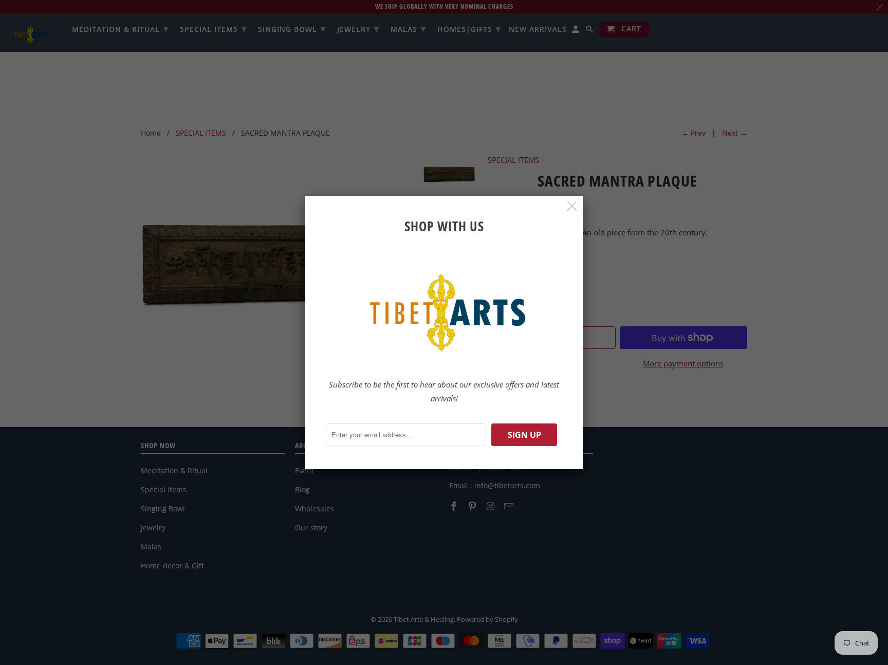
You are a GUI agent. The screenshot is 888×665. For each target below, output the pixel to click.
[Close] (572, 206)
